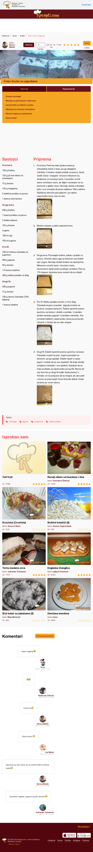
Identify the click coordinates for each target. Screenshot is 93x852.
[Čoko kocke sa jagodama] (61, 208)
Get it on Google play (84, 835)
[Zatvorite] (1, 4)
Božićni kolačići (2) (69, 509)
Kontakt (18, 841)
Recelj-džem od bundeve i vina (69, 463)
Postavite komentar (45, 636)
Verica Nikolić (12, 46)
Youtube (68, 840)
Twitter (60, 840)
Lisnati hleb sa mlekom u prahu (19, 105)
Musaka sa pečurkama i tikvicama (21, 101)
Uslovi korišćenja (33, 839)
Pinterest (85, 840)
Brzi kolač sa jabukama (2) (24, 599)
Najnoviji (24, 89)
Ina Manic (49, 752)
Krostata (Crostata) (24, 509)
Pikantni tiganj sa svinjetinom (19, 113)
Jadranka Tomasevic (45, 812)
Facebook (51, 840)
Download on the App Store (69, 835)
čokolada (12, 422)
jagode (25, 422)
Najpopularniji (69, 89)
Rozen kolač (11, 118)
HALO (17, 844)
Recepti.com (46, 14)
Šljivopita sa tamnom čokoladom (20, 109)
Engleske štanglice (69, 554)
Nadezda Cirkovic (46, 695)
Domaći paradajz (13, 96)
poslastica (38, 422)
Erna (43, 667)
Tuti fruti (24, 463)
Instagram (76, 840)
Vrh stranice (83, 826)
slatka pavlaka (55, 422)
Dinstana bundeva (69, 599)
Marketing (11, 841)
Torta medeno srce (24, 554)
